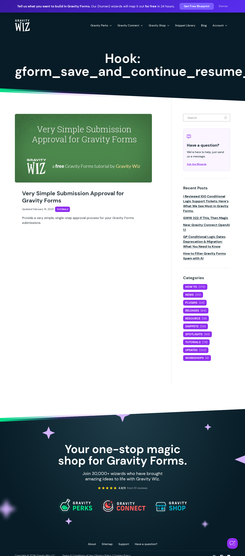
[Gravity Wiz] (22, 25)
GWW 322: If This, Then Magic (205, 218)
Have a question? (146, 544)
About (92, 544)
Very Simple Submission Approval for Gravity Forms (73, 197)
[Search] (226, 118)
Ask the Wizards (196, 164)
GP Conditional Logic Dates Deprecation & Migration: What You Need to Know (204, 242)
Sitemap (107, 544)
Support (123, 544)
